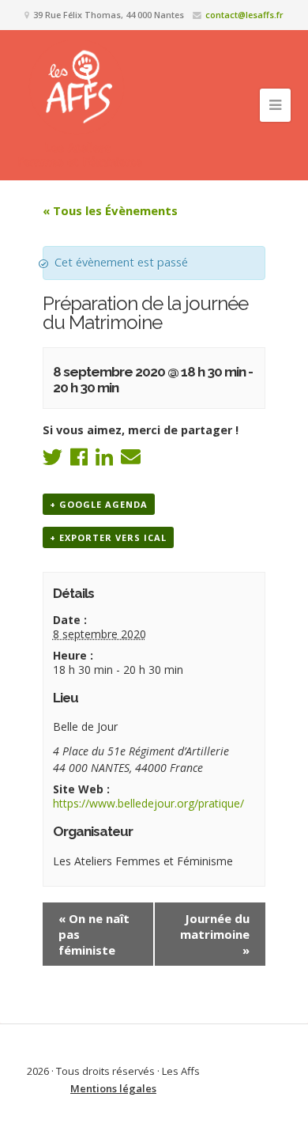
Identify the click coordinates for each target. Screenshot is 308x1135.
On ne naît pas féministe (94, 934)
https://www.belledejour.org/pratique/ (148, 803)
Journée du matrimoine (215, 934)
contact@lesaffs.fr (244, 15)
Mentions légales (113, 1088)
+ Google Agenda (99, 504)
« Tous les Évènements (110, 210)
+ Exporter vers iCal (108, 537)
